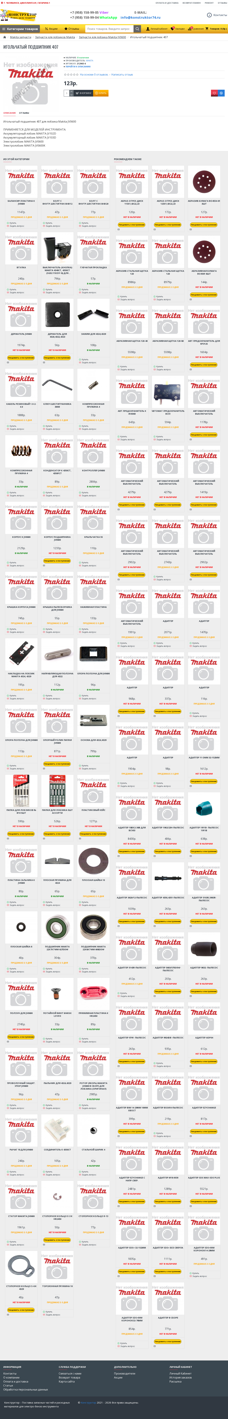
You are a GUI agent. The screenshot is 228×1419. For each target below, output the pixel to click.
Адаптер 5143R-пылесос (132, 967)
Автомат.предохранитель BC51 (168, 412)
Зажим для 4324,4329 (93, 334)
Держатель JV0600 (21, 334)
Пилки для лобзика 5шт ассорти (57, 811)
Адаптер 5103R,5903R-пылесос (204, 899)
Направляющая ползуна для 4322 (57, 675)
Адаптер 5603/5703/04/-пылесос (168, 969)
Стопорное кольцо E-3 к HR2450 (57, 1217)
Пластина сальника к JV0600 (21, 881)
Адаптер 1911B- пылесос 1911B (204, 829)
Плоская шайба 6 (21, 946)
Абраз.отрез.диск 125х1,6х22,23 (168, 202)
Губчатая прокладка (93, 267)
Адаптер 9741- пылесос (132, 1037)
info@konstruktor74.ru (141, 17)
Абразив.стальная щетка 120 (132, 272)
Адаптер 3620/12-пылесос (132, 897)
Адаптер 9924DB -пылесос (168, 1037)
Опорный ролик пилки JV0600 (57, 741)
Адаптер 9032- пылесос (204, 967)
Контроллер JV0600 (93, 470)
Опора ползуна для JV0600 (93, 673)
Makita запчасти (20, 37)
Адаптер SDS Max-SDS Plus (204, 1177)
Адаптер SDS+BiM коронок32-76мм (132, 1319)
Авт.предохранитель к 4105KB (132, 412)
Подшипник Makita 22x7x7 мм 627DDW (57, 948)
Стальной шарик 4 (93, 1149)
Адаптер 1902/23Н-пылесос (168, 827)
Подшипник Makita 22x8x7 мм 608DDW (93, 948)
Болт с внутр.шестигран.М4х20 (93, 202)
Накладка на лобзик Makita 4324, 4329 (21, 675)
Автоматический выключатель (204, 412)
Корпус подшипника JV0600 (57, 538)
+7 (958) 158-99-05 (89, 12)
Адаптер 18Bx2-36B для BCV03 (132, 829)
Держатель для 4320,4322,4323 (57, 335)
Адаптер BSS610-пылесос (168, 1107)
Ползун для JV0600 (21, 1013)
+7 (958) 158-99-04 (93, 17)
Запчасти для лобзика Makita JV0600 (102, 37)
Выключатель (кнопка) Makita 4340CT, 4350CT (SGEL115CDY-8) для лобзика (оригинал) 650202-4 (57, 270)
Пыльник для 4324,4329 (57, 1083)
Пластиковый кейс (93, 810)
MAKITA (89, 60)
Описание (9, 113)
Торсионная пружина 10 (57, 1286)
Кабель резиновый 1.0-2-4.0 (21, 405)
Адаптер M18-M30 (168, 1177)
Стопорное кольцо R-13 (93, 1216)
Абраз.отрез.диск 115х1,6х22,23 (132, 202)
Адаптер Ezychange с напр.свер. (132, 1179)
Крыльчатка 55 (93, 537)
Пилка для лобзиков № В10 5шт (21, 811)
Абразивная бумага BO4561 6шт (204, 272)
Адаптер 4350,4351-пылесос (168, 897)
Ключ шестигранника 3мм (57, 405)
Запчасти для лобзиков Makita (55, 37)
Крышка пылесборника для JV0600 (57, 608)
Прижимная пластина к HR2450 (93, 1014)
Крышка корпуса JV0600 (21, 607)
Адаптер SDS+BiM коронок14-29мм (204, 1249)
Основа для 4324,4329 (93, 740)
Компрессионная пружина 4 (93, 405)
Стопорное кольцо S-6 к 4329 (21, 1287)
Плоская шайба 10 (93, 880)
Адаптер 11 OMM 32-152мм (204, 757)
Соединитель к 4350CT (57, 1149)
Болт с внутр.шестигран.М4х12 (57, 202)
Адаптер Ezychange (204, 1107)
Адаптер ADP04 (204, 1037)
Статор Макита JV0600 (21, 1216)
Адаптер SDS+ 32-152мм (132, 1247)
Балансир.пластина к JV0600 (21, 202)
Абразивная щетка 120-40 (132, 341)
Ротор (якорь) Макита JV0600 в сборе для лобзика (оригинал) (93, 1086)
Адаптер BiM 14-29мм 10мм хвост (132, 1109)
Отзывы (24, 113)
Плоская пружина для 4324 (57, 881)
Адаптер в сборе (168, 1317)
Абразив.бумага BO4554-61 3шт (204, 202)
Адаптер (168, 621)
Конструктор (88, 1402)
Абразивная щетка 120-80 (168, 341)
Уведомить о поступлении (21, 358)
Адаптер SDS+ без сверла (168, 1247)
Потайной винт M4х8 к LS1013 (57, 1014)
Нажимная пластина (93, 607)
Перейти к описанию (78, 66)
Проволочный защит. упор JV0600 (21, 1084)
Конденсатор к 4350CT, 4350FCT (57, 472)
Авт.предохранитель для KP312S (204, 342)
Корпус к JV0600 (21, 537)
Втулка (21, 267)
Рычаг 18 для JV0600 (21, 1149)
